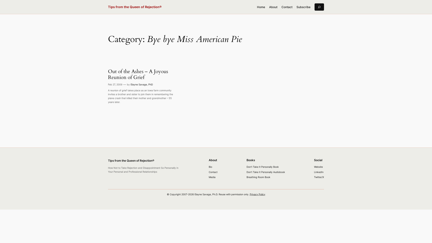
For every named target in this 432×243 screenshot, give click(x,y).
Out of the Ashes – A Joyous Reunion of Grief (138, 75)
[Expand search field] (319, 7)
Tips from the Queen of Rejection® (135, 7)
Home (261, 7)
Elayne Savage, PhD (142, 84)
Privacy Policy (257, 194)
